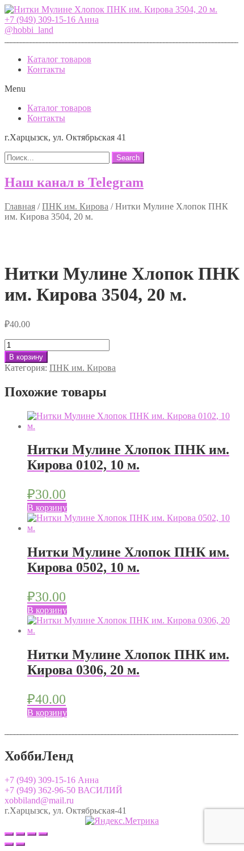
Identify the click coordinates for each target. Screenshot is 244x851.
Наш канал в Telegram (74, 182)
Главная (20, 206)
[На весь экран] (31, 834)
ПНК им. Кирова (75, 206)
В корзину (26, 357)
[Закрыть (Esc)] (9, 834)
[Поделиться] (20, 834)
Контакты (46, 69)
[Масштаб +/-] (43, 834)
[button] (52, 19)
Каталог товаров (59, 59)
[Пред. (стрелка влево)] (9, 844)
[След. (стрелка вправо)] (20, 844)
